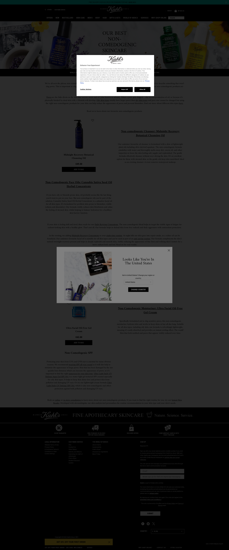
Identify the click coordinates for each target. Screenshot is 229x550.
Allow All (142, 89)
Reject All (124, 89)
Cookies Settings (85, 89)
